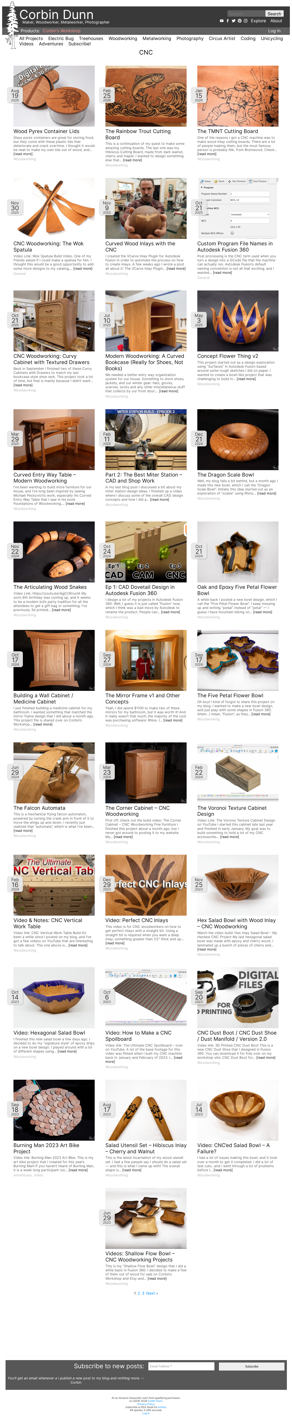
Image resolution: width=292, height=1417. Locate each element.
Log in (274, 30)
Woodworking (123, 38)
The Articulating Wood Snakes (50, 587)
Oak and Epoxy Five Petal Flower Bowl (237, 590)
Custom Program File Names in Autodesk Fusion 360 (235, 246)
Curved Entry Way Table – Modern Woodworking (44, 478)
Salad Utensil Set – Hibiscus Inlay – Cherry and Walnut (146, 1148)
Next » (152, 1293)
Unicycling (272, 38)
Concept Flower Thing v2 (227, 356)
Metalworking (157, 38)
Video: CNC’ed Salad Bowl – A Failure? (233, 1148)
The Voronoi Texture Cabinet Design (232, 811)
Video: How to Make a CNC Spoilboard (138, 1036)
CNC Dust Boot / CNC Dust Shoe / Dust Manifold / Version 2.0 (237, 1036)
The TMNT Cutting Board (227, 131)
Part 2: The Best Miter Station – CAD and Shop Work (143, 478)
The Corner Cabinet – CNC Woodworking (137, 811)
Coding (248, 38)
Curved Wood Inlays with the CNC (140, 246)
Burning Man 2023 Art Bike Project (46, 1148)
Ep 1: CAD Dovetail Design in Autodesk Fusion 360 (140, 590)
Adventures (51, 43)
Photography (190, 38)
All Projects (31, 38)
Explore (258, 20)
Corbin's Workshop (62, 30)
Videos (26, 43)
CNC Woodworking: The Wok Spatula (48, 246)
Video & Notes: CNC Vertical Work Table (47, 923)
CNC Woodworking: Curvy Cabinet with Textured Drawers (51, 359)
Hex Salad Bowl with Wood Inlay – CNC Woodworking (236, 923)
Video (38, 1175)
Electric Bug (61, 38)
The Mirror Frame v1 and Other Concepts (142, 698)
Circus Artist (222, 38)
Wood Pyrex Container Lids (46, 131)
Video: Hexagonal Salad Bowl (49, 1033)
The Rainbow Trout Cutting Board (138, 134)
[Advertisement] (133, 1325)
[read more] (23, 154)
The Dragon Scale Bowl (225, 475)
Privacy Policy (146, 1404)
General (19, 273)
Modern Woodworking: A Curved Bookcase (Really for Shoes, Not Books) (144, 362)
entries (162, 1407)
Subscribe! (79, 43)
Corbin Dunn (155, 1400)
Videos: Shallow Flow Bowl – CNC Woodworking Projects (140, 1256)
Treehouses (91, 38)
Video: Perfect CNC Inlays (136, 920)
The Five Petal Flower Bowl (230, 695)
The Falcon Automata (39, 808)
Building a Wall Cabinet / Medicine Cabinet (43, 698)
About (276, 20)
